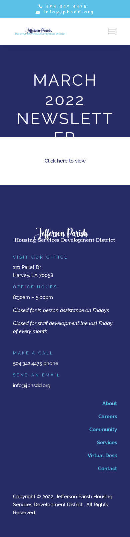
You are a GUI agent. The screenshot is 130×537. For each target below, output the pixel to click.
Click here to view (65, 161)
